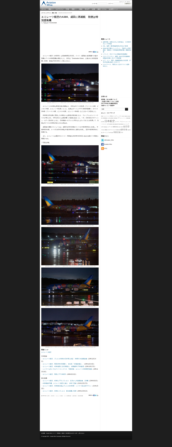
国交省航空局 (116, 124)
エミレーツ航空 (46, 352)
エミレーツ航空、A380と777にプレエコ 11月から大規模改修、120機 (65, 380)
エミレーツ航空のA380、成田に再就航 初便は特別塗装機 (69, 18)
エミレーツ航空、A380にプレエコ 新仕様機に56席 (59, 391)
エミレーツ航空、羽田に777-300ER (54, 374)
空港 (67, 9)
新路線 (105, 126)
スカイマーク (106, 116)
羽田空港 (117, 132)
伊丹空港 (111, 132)
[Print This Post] (97, 52)
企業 (93, 9)
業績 (80, 9)
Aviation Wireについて (51, 433)
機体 (50, 9)
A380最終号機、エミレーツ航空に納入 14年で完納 (59, 383)
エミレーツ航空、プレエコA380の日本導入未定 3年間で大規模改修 (65, 358)
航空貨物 (121, 124)
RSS (105, 148)
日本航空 (109, 121)
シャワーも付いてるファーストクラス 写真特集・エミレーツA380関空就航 (67, 369)
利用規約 (59, 433)
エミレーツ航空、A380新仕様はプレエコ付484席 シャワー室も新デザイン (67, 386)
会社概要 (43, 433)
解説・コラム (102, 9)
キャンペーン (123, 118)
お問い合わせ (81, 433)
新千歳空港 (109, 124)
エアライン (59, 9)
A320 (123, 116)
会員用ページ (113, 9)
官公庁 (87, 9)
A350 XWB (120, 126)
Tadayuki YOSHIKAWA (50, 23)
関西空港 (115, 127)
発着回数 (128, 118)
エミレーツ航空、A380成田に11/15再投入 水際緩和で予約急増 (63, 366)
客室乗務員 (104, 118)
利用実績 (115, 118)
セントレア (126, 124)
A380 (48, 395)
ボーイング (105, 132)
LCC (102, 127)
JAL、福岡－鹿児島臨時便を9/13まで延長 (115, 46)
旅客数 (111, 118)
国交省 (118, 129)
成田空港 (123, 130)
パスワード (110, 3)
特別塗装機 (80, 395)
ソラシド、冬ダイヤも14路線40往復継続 (115, 54)
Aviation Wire (108, 144)
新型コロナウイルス (110, 129)
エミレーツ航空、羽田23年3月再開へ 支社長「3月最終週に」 (63, 364)
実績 (102, 116)
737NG (102, 129)
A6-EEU (52, 395)
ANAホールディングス (115, 116)
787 (122, 132)
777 (119, 118)
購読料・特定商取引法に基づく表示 (69, 433)
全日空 (126, 126)
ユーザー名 (94, 3)
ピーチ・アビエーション (121, 121)
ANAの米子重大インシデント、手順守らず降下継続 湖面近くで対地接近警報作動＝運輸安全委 (117, 50)
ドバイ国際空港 (67, 395)
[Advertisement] (116, 24)
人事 (109, 118)
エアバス (109, 127)
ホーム (43, 9)
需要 (73, 9)
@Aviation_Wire (109, 140)
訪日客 (102, 121)
